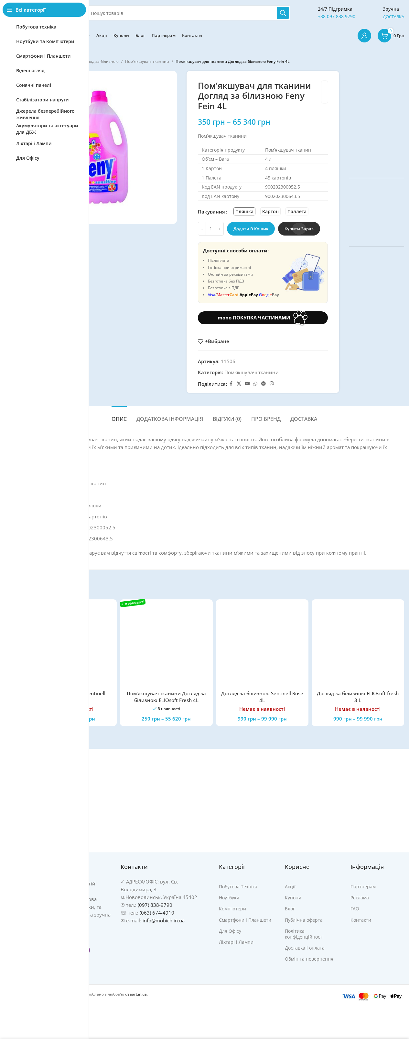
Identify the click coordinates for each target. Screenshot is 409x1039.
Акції (290, 886)
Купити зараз (299, 229)
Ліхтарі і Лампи (236, 942)
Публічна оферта (304, 920)
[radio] (244, 211)
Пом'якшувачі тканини (147, 61)
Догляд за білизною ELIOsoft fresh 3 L (358, 696)
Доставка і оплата (305, 948)
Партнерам (363, 886)
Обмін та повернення (309, 959)
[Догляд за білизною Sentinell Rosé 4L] (262, 645)
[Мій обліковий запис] (364, 35)
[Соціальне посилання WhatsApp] (255, 383)
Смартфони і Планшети (245, 920)
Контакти (360, 920)
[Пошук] (283, 13)
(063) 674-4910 (157, 912)
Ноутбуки (229, 898)
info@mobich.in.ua (164, 920)
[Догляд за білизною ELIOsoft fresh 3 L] (358, 645)
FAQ (354, 909)
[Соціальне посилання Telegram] (263, 383)
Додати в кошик (250, 229)
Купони (293, 898)
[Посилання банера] (376, 119)
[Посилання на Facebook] (231, 383)
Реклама (359, 898)
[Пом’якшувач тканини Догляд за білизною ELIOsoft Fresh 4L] (166, 645)
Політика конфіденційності (304, 934)
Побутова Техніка (238, 886)
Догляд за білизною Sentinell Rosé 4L (262, 696)
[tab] (119, 416)
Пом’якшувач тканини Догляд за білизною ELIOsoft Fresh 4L (166, 696)
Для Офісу (230, 931)
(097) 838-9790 (155, 905)
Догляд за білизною (100, 61)
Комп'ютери (232, 909)
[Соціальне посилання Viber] (272, 383)
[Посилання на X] (239, 383)
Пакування (211, 211)
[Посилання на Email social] (247, 383)
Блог (290, 909)
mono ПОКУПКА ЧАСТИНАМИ (254, 317)
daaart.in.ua (136, 994)
